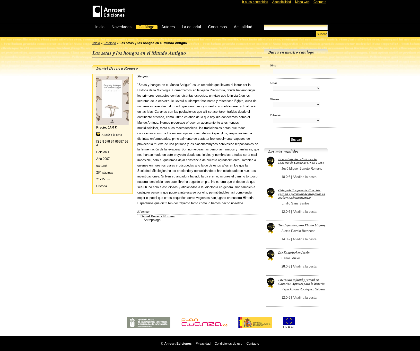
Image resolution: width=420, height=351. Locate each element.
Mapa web (302, 2)
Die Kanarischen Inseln (294, 252)
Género (274, 99)
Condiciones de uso (228, 343)
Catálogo (146, 27)
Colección (275, 115)
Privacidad (203, 343)
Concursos (217, 27)
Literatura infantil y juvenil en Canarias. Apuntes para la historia (301, 281)
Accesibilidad (281, 2)
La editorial (191, 27)
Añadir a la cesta (304, 177)
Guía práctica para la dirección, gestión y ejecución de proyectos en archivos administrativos (301, 194)
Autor (273, 83)
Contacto (320, 2)
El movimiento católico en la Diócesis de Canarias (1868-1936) (301, 161)
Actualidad (243, 27)
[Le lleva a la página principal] (108, 10)
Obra (273, 65)
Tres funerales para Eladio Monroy (301, 225)
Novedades (121, 27)
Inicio (100, 27)
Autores (168, 27)
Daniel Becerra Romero (157, 216)
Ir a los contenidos (255, 2)
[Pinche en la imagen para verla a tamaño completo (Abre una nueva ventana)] (112, 124)
